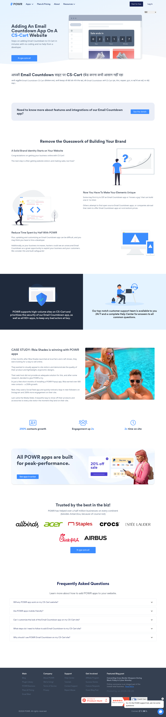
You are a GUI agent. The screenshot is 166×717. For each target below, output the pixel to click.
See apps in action (28, 476)
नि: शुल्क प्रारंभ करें (24, 58)
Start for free (136, 4)
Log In (150, 4)
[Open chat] (161, 712)
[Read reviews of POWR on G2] (120, 701)
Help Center (127, 314)
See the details (139, 111)
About (57, 4)
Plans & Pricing (43, 4)
